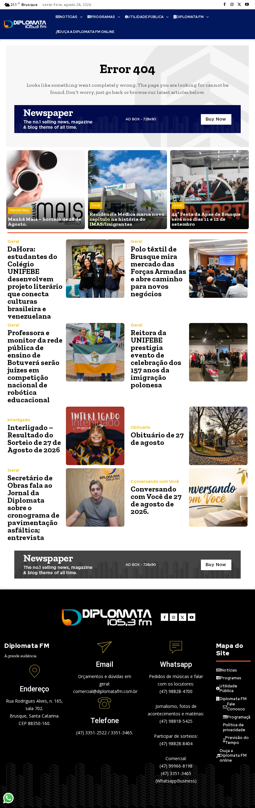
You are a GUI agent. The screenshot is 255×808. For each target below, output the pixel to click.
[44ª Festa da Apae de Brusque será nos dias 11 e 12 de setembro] (209, 189)
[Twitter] (239, 4)
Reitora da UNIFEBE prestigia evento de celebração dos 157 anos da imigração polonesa (156, 358)
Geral (95, 205)
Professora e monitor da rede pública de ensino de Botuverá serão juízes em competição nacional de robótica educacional (35, 366)
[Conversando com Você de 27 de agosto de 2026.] (218, 497)
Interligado (18, 420)
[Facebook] (224, 4)
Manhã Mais (19, 210)
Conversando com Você (155, 481)
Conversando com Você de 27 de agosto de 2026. (156, 500)
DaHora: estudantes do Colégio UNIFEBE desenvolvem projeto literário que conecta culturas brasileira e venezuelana (35, 282)
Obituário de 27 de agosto (157, 438)
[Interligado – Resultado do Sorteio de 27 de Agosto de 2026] (95, 436)
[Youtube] (247, 4)
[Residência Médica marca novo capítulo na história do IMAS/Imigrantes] (127, 189)
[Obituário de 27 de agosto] (218, 436)
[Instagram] (232, 4)
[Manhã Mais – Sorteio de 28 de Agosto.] (45, 189)
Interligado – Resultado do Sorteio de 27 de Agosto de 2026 (34, 438)
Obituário (140, 427)
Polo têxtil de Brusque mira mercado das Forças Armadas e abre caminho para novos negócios (158, 271)
